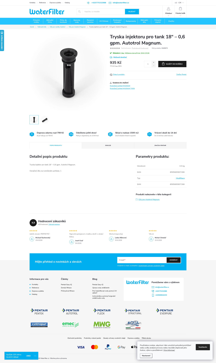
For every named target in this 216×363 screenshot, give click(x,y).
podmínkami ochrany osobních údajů (151, 266)
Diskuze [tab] (108, 145)
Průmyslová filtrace (67, 291)
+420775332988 (161, 291)
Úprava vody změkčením (100, 288)
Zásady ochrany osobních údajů (114, 338)
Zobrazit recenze (54, 224)
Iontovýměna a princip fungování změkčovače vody (103, 297)
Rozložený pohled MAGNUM (120, 86)
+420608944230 (161, 295)
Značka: (181, 75)
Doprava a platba (55, 3)
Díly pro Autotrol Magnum (149, 199)
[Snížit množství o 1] (153, 65)
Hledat (131, 11)
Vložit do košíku (174, 64)
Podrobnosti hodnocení (140, 48)
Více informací (169, 350)
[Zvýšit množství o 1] (153, 62)
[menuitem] (36, 21)
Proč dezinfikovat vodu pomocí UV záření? (104, 292)
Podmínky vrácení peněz (92, 338)
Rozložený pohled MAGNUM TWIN (122, 88)
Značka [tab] (160, 145)
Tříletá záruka (146, 338)
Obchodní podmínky (75, 338)
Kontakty (32, 3)
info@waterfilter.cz (162, 287)
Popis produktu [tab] (56, 145)
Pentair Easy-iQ (66, 285)
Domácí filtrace (66, 288)
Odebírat (174, 260)
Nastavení (146, 355)
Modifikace (180, 178)
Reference (42, 3)
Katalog (67, 3)
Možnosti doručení (120, 57)
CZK (179, 3)
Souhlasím (203, 347)
